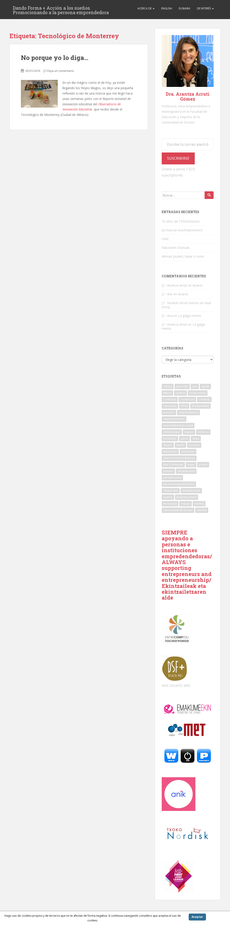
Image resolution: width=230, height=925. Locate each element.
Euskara (184, 8)
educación (170, 406)
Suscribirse (178, 158)
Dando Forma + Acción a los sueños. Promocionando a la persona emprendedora (61, 9)
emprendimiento (174, 419)
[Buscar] (209, 195)
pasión (203, 464)
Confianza (169, 399)
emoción (169, 412)
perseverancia (172, 477)
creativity (204, 399)
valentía (202, 510)
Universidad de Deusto (178, 510)
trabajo (185, 504)
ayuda (205, 386)
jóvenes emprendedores (179, 458)
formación (170, 438)
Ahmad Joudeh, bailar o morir (183, 256)
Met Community (173, 464)
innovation (188, 451)
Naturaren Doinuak (176, 247)
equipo (189, 432)
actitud (167, 386)
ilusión (180, 445)
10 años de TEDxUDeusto (181, 221)
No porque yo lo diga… (54, 57)
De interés (204, 8)
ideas (195, 438)
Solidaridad (170, 490)
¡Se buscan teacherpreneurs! (182, 230)
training (199, 504)
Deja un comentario (60, 71)
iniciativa (194, 445)
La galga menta (189, 315)
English (166, 8)
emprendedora (188, 412)
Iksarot (197, 285)
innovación (170, 451)
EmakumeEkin (200, 406)
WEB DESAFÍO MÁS (176, 685)
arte (194, 386)
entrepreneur (171, 432)
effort (184, 406)
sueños (167, 497)
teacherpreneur (187, 497)
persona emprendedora (179, 484)
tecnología (170, 504)
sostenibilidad (191, 490)
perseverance (186, 471)
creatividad (187, 399)
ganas (184, 438)
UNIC (165, 239)
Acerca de (144, 8)
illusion (167, 445)
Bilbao (167, 393)
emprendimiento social (178, 425)
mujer (191, 464)
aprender (182, 386)
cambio (180, 393)
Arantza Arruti (177, 285)
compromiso (197, 393)
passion (168, 471)
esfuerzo (203, 432)
